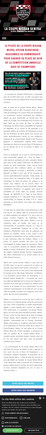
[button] (23, 426)
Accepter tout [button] (12, 430)
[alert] (23, 415)
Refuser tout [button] (33, 430)
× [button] (43, 398)
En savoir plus (21, 410)
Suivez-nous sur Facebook (23, 390)
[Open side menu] (5, 38)
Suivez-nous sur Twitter (23, 383)
